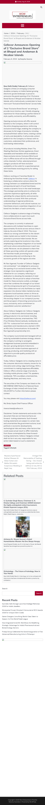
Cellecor (31, 178)
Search (4, 588)
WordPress (32, 802)
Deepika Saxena (26, 59)
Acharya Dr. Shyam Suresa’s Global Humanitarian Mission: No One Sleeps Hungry (22, 540)
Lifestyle (7, 445)
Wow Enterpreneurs (25, 800)
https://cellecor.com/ (28, 398)
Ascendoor (17, 802)
